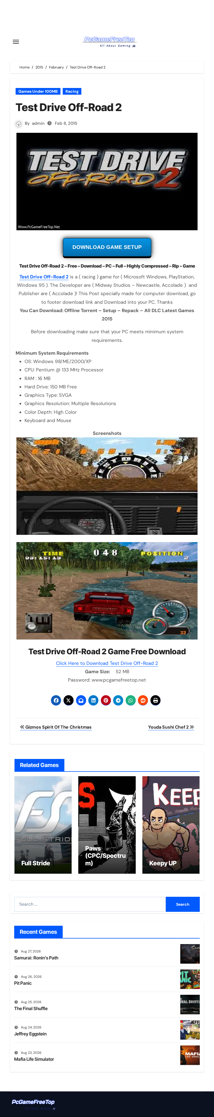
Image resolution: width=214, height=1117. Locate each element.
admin (38, 123)
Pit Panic (23, 983)
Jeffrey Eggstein (30, 1034)
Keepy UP (163, 863)
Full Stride (35, 863)
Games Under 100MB (38, 91)
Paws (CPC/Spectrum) (105, 856)
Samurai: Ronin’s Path (36, 958)
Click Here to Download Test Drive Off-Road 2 (107, 663)
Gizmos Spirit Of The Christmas (58, 727)
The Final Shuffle (31, 1008)
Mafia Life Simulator (34, 1059)
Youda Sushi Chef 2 (168, 727)
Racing (72, 91)
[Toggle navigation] (16, 42)
